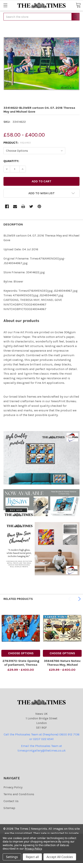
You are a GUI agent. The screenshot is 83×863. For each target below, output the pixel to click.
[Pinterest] (39, 206)
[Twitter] (31, 206)
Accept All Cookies (60, 857)
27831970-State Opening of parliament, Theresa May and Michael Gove (21, 664)
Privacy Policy (12, 787)
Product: (17, 142)
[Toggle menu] (5, 5)
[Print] (23, 206)
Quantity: (11, 161)
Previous (70, 599)
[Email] (15, 206)
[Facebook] (6, 206)
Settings (12, 857)
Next (79, 599)
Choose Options (21, 653)
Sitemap (9, 808)
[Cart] (78, 5)
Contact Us (11, 801)
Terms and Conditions (18, 794)
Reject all (32, 857)
